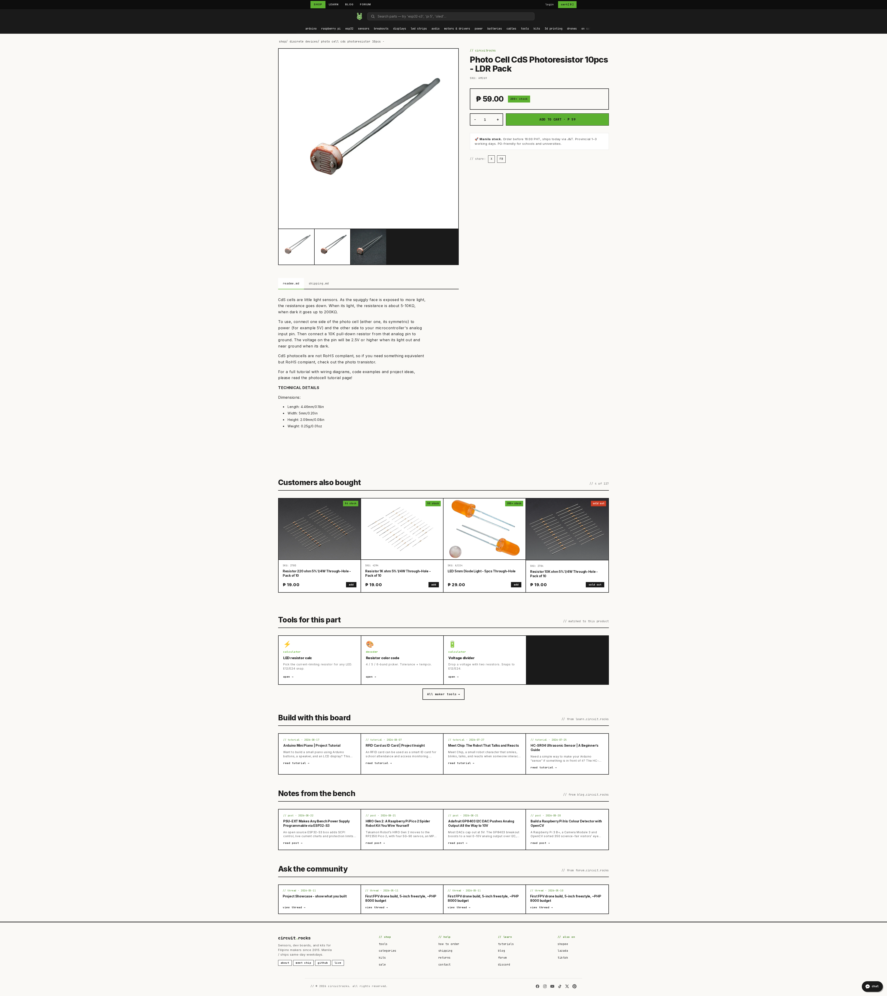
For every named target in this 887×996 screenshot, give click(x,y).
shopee (563, 944)
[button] (311, 29)
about (285, 962)
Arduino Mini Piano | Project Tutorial (311, 745)
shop (282, 41)
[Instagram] (545, 986)
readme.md (291, 283)
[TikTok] (560, 986)
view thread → (294, 907)
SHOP (318, 4)
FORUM (365, 4)
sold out (595, 584)
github (323, 962)
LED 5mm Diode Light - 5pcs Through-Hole (482, 571)
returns (444, 958)
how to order (448, 944)
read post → (293, 843)
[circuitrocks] (296, 16)
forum (502, 958)
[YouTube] (552, 986)
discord (504, 964)
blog (501, 951)
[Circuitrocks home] (359, 16)
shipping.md (319, 283)
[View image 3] (368, 247)
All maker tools (443, 694)
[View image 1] (296, 247)
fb (501, 159)
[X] (567, 986)
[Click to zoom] (368, 138)
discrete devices (304, 41)
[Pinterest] (574, 986)
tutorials (506, 944)
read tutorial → (296, 763)
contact (444, 964)
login (549, 4)
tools (383, 944)
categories (387, 951)
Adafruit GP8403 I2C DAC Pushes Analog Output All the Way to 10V (481, 823)
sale (382, 964)
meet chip (303, 962)
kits (382, 958)
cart (567, 4)
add (351, 584)
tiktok (563, 958)
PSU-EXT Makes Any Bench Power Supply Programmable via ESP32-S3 (316, 823)
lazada (563, 951)
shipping (445, 951)
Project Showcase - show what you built (314, 896)
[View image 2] (332, 247)
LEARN (334, 4)
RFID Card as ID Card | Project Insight (395, 745)
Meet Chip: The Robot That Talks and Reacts (483, 745)
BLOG (349, 4)
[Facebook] (537, 986)
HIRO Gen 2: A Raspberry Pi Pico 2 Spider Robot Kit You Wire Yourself (398, 823)
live (337, 962)
